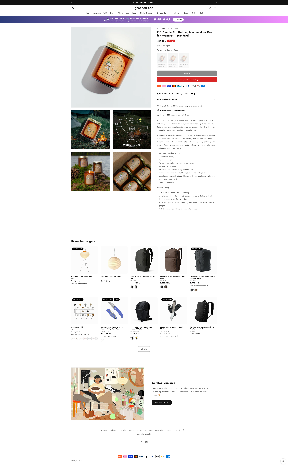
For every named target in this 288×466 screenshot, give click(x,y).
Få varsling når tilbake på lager (187, 80)
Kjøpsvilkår (159, 430)
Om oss (104, 430)
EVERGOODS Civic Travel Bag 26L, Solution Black (203, 277)
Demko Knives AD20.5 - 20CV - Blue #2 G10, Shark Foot (113, 328)
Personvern (170, 430)
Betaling (124, 430)
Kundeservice (114, 430)
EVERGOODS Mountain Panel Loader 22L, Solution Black (141, 328)
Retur (151, 430)
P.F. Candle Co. (163, 28)
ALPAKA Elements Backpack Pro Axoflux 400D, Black (202, 328)
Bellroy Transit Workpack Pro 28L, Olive (143, 277)
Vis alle (144, 349)
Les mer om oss (161, 402)
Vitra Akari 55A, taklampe (111, 276)
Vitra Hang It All (77, 327)
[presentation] (97, 338)
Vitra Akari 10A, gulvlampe (81, 276)
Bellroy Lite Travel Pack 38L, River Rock (173, 277)
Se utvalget (178, 20)
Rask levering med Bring (138, 430)
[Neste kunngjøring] (216, 2)
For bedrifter (181, 430)
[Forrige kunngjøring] (71, 2)
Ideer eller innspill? (144, 434)
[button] (73, 8)
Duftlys (175, 28)
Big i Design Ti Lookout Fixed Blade (171, 328)
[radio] (162, 60)
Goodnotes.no (80, 461)
